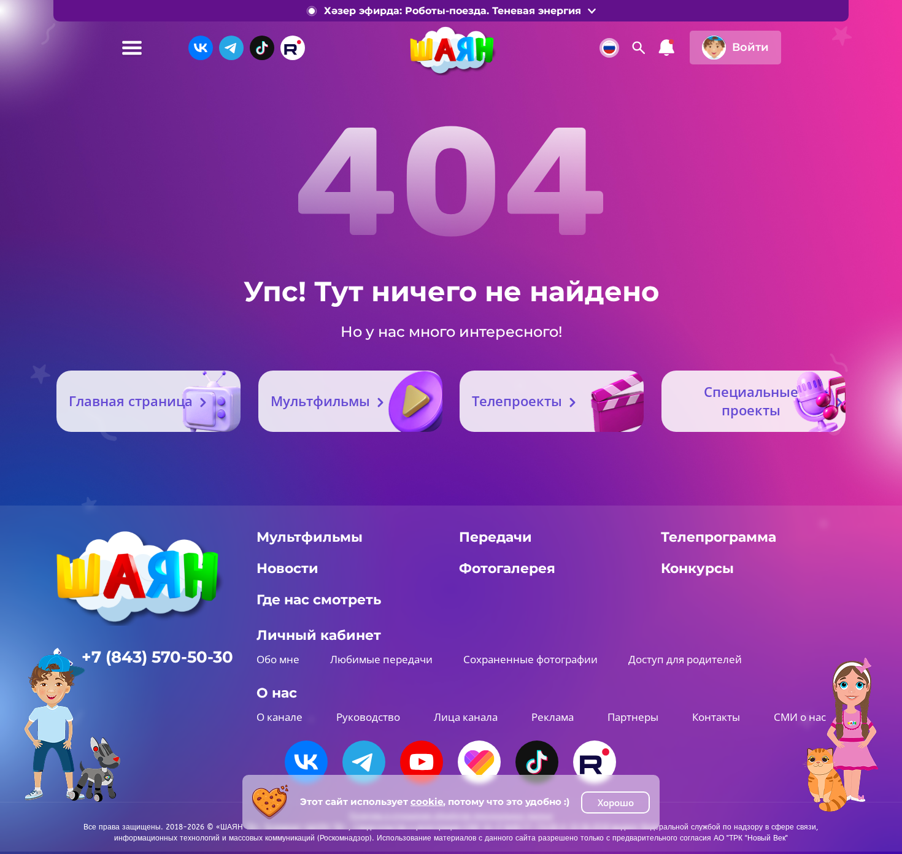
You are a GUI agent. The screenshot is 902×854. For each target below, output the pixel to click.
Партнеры (632, 717)
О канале (279, 717)
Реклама (552, 717)
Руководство (368, 717)
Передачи (495, 537)
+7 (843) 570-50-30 (157, 657)
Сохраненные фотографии (530, 659)
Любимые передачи (381, 659)
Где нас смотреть (318, 599)
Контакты (716, 717)
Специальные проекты (751, 400)
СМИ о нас (800, 717)
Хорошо (616, 802)
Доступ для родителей (685, 659)
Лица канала (466, 717)
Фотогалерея (507, 568)
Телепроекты (517, 400)
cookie (427, 801)
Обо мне (277, 659)
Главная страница (131, 400)
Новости (287, 568)
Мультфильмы (320, 400)
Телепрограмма (718, 537)
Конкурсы (697, 568)
